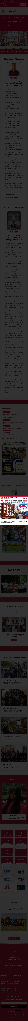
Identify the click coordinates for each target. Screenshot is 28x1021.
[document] (14, 510)
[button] (26, 498)
